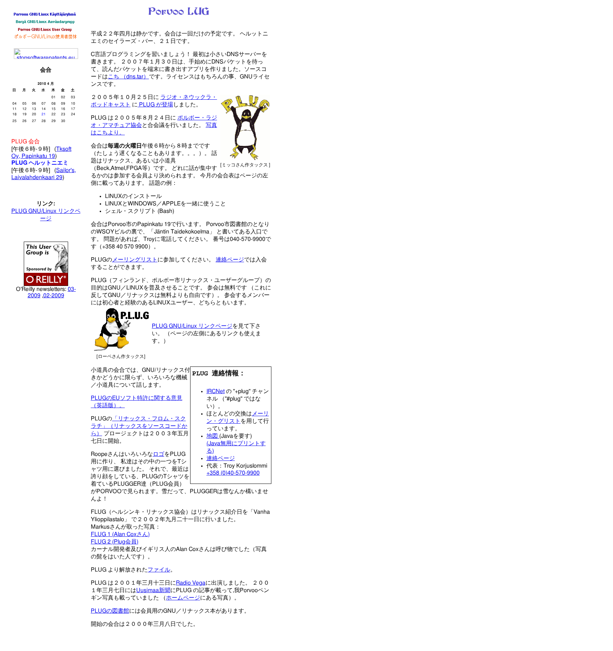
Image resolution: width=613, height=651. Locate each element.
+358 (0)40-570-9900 (233, 473)
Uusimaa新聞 (153, 590)
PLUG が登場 (155, 104)
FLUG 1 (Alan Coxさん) (120, 534)
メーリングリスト (135, 260)
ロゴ (158, 454)
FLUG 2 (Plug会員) (114, 542)
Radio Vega (190, 583)
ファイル (159, 570)
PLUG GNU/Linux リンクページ (192, 326)
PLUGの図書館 (110, 611)
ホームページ (183, 598)
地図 (212, 436)
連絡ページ (230, 260)
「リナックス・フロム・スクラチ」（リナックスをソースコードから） (139, 426)
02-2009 (53, 295)
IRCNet (215, 391)
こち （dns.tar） (128, 76)
